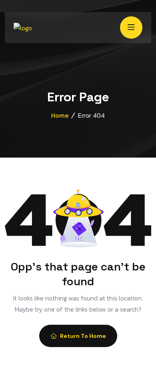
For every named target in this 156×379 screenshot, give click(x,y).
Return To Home (83, 336)
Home (60, 115)
